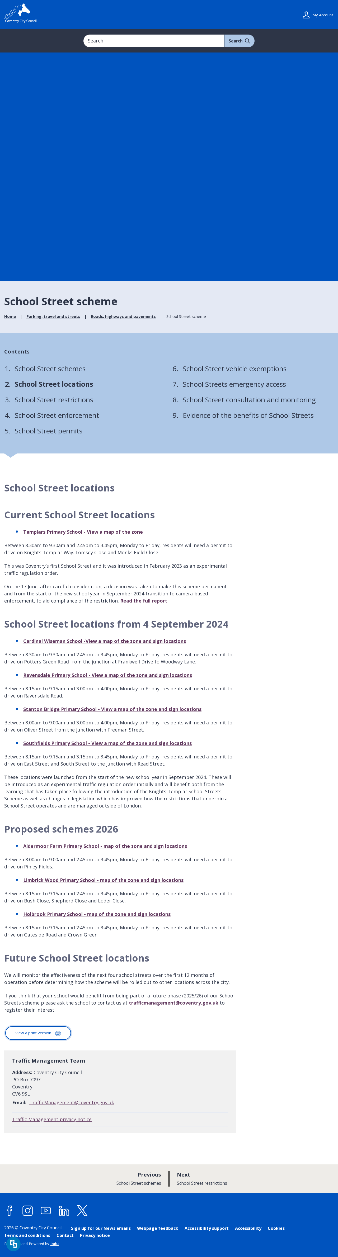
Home (10, 316)
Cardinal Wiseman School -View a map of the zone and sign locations (104, 641)
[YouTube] (46, 1210)
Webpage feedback (157, 1228)
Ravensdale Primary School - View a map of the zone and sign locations (107, 675)
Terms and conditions (27, 1235)
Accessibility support (207, 1228)
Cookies (276, 1228)
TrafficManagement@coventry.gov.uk (71, 1102)
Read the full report (143, 601)
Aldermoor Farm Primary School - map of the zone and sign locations (105, 846)
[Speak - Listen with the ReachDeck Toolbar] (13, 1244)
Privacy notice (95, 1235)
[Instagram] (27, 1210)
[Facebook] (9, 1210)
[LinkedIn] (64, 1210)
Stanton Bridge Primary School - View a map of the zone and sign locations (112, 709)
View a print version (33, 1032)
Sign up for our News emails (101, 1228)
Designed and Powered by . (31, 1243)
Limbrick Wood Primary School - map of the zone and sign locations (103, 880)
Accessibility (248, 1228)
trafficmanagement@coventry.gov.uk (173, 1003)
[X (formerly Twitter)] (82, 1210)
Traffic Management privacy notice (52, 1119)
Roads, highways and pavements (123, 316)
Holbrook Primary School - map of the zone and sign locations (97, 914)
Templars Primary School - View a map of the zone (83, 532)
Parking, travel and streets (53, 316)
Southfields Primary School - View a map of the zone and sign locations (107, 743)
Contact (65, 1235)
